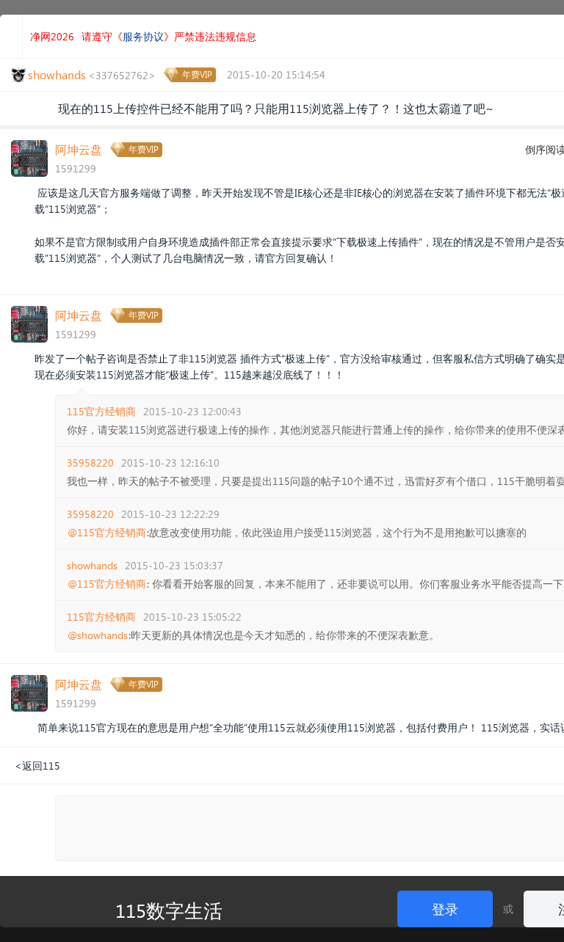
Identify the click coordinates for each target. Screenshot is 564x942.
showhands (92, 565)
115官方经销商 (101, 411)
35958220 (90, 463)
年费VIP (197, 74)
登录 (445, 908)
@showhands (98, 635)
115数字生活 (169, 910)
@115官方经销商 (107, 532)
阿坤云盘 (78, 149)
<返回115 (37, 766)
